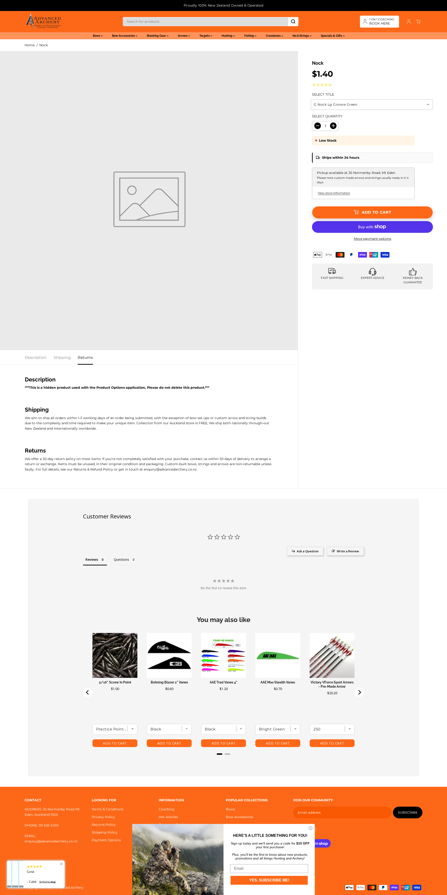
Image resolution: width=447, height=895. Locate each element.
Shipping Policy (104, 832)
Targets (204, 35)
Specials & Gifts (332, 35)
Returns (85, 357)
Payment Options (106, 840)
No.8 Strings (301, 35)
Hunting (227, 35)
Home (30, 45)
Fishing (249, 35)
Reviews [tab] (91, 559)
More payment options (372, 239)
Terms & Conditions (108, 809)
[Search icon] (293, 21)
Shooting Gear (157, 35)
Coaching (166, 809)
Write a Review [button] (348, 551)
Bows (97, 35)
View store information (334, 193)
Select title (323, 94)
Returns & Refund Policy (93, 469)
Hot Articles (168, 817)
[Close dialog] (310, 828)
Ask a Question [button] (308, 551)
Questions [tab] (121, 559)
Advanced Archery (69, 887)
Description (36, 357)
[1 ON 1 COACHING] (379, 21)
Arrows (183, 35)
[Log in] (409, 21)
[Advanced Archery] (43, 21)
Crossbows (273, 35)
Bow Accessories (124, 35)
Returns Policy (104, 825)
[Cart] (418, 21)
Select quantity (327, 116)
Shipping (62, 357)
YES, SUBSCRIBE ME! (269, 880)
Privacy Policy (103, 817)
